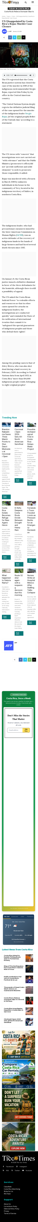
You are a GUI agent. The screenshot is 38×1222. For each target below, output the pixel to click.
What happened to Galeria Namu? (6, 579)
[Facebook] (10, 37)
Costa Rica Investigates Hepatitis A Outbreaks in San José (13, 1010)
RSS (7, 1170)
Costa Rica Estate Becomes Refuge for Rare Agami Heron (6, 516)
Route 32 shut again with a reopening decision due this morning (19, 585)
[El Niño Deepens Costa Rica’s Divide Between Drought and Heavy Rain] (19, 503)
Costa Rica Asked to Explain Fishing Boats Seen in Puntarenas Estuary (12, 958)
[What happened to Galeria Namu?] (6, 571)
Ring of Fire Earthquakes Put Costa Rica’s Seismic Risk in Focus (13, 967)
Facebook (10, 1167)
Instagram (23, 1167)
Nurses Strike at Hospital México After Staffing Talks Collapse (31, 584)
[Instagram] (16, 1166)
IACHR (20, 235)
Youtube (29, 1170)
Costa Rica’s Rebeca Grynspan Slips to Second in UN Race (14, 999)
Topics (8, 16)
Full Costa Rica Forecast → (18, 939)
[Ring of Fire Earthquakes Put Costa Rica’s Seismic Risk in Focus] (29, 969)
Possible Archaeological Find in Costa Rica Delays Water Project (31, 439)
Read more (5, 496)
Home (3, 16)
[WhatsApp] (19, 37)
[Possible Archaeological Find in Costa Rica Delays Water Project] (31, 425)
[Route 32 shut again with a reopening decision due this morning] (19, 571)
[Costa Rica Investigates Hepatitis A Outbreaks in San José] (29, 1011)
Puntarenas (30, 916)
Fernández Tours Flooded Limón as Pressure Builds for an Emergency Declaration (31, 520)
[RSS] (3, 1170)
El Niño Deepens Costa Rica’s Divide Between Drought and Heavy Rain (18, 519)
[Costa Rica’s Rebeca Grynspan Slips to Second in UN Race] (29, 1000)
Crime (13, 16)
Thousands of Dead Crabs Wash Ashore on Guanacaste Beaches (14, 988)
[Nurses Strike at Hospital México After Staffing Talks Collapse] (31, 571)
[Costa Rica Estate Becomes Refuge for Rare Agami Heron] (6, 503)
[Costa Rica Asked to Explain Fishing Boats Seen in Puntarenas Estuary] (29, 958)
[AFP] (4, 31)
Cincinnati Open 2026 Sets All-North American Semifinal (19, 436)
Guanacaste (14, 916)
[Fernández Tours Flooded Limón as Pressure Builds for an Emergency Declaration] (31, 503)
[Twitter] (14, 37)
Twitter (17, 1170)
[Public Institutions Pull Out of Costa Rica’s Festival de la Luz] (29, 979)
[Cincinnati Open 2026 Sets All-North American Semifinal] (19, 425)
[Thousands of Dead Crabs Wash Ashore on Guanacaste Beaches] (29, 990)
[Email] (23, 37)
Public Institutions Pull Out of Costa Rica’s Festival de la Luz (12, 978)
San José (6, 916)
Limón (22, 916)
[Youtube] (23, 1170)
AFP (10, 31)
